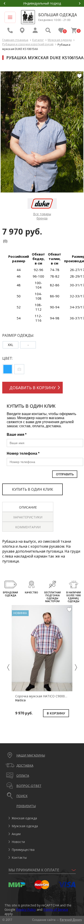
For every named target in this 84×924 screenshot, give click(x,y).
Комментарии (28, 527)
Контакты (19, 857)
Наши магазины (30, 755)
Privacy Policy (26, 909)
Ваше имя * (16, 434)
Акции (16, 834)
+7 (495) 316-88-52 (10, 30)
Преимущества (23, 849)
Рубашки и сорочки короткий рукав (28, 44)
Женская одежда (24, 818)
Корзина (74, 30)
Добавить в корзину (32, 387)
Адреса (22, 30)
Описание (28, 507)
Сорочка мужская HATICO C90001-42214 (46, 698)
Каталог (38, 40)
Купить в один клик (32, 489)
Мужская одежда (60, 40)
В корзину (56, 713)
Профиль (35, 30)
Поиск (22, 796)
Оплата (22, 775)
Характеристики (27, 517)
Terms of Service (55, 909)
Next (80, 3)
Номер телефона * (23, 453)
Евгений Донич (71, 920)
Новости (18, 842)
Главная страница (15, 40)
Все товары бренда (42, 216)
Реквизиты (26, 806)
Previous (4, 3)
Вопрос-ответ (28, 786)
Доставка (24, 765)
